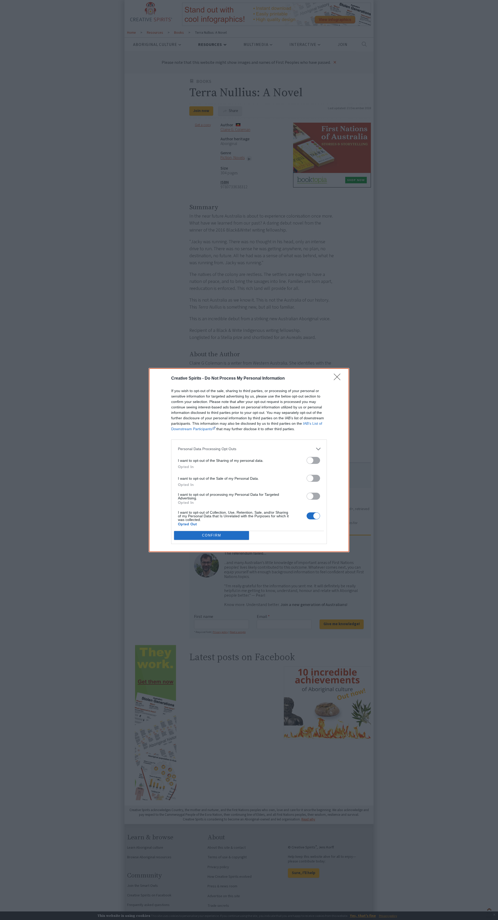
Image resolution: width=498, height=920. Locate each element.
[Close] (339, 379)
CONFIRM (211, 535)
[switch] (313, 460)
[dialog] (249, 460)
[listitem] (249, 449)
